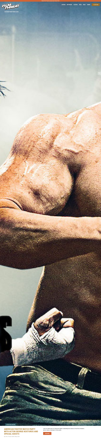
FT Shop (95, 4)
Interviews (69, 4)
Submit (88, 4)
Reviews (63, 4)
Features (75, 4)
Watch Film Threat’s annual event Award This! (50, 0)
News (80, 4)
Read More (47, 433)
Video (84, 4)
